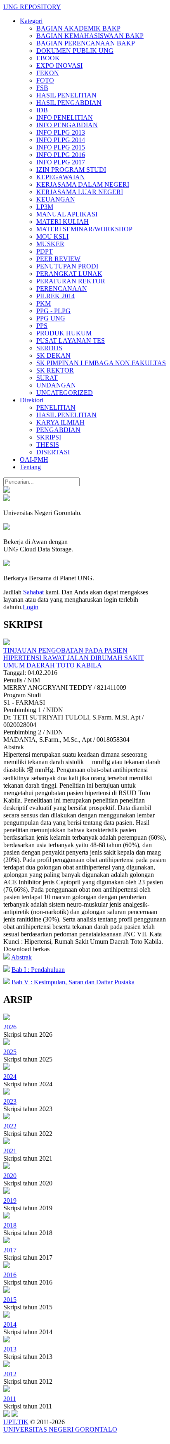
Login (30, 606)
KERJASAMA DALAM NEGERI (82, 184)
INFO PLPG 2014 (60, 139)
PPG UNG (50, 318)
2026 (10, 1027)
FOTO (45, 80)
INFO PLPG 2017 (60, 162)
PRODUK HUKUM (64, 333)
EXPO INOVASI (59, 65)
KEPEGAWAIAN (60, 176)
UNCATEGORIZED (64, 392)
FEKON (47, 72)
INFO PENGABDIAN (67, 124)
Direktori (31, 400)
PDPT (44, 251)
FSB (42, 87)
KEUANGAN (55, 199)
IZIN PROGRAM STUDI (71, 169)
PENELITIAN (56, 407)
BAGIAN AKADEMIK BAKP (78, 28)
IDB (42, 110)
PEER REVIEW (58, 258)
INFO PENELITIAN (64, 117)
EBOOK (48, 58)
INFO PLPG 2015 (60, 147)
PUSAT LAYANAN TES (70, 340)
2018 (10, 1225)
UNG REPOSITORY (32, 6)
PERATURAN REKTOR (70, 281)
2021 (10, 1150)
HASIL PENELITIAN (66, 95)
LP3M (44, 206)
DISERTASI (53, 452)
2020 (10, 1175)
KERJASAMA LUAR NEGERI (79, 191)
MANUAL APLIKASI (66, 214)
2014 (10, 1324)
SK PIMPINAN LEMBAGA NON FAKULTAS (101, 362)
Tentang (30, 466)
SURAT (47, 377)
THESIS (47, 444)
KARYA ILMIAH (60, 422)
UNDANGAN (56, 385)
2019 (10, 1200)
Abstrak (21, 957)
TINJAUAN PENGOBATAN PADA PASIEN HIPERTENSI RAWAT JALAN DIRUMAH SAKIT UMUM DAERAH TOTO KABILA (73, 658)
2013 (10, 1349)
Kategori (31, 20)
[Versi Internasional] (6, 490)
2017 (10, 1250)
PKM (43, 303)
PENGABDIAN (58, 429)
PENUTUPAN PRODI (67, 266)
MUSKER (50, 243)
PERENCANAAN (61, 288)
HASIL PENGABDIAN (69, 102)
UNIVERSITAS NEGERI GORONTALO (60, 1429)
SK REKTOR (55, 370)
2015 (10, 1299)
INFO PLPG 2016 (60, 154)
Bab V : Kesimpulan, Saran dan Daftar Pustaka (73, 982)
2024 (10, 1076)
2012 (10, 1374)
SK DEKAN (53, 355)
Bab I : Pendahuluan (38, 969)
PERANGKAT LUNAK (69, 273)
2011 (9, 1398)
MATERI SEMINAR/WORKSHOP (84, 229)
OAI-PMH (34, 459)
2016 (10, 1274)
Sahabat (33, 592)
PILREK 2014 (55, 295)
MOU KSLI (52, 236)
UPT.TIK (15, 1421)
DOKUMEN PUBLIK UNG (74, 50)
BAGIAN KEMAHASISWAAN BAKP (90, 35)
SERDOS (49, 348)
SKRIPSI (48, 437)
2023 (10, 1101)
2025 (10, 1051)
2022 (10, 1126)
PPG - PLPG (53, 310)
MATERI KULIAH (62, 221)
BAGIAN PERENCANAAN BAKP (85, 43)
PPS (41, 325)
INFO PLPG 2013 (60, 132)
